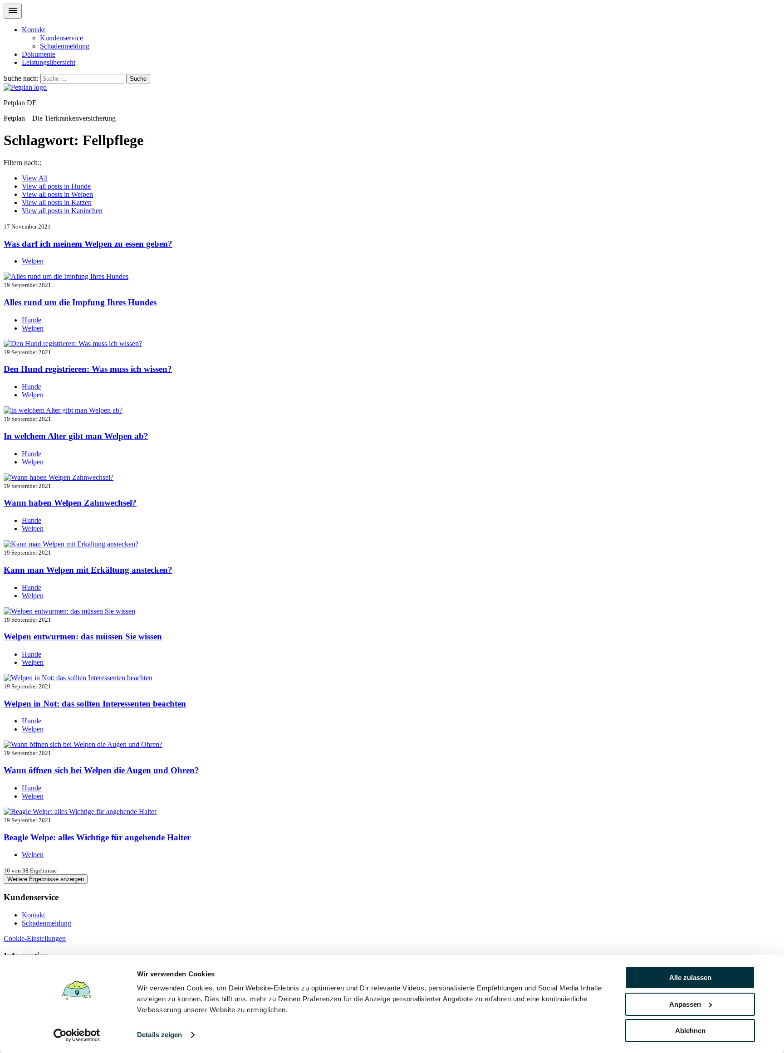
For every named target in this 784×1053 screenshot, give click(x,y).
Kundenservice (61, 38)
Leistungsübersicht (48, 62)
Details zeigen (159, 1034)
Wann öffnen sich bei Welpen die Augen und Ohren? (101, 770)
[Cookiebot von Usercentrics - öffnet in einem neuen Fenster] (77, 1035)
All (35, 178)
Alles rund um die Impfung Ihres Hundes (80, 302)
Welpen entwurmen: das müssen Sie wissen (83, 636)
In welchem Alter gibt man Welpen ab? (76, 436)
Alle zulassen (690, 977)
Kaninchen (62, 210)
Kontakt (33, 30)
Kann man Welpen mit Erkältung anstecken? (88, 570)
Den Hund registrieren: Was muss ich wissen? (88, 369)
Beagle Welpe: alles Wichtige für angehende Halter (97, 837)
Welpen (57, 194)
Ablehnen (690, 1030)
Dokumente (38, 54)
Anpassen (685, 1004)
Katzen (57, 202)
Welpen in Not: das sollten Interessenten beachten (95, 703)
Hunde (56, 186)
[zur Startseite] (25, 87)
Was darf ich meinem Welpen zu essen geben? (88, 244)
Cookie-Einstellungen (35, 938)
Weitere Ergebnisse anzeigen (45, 879)
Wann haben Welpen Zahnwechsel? (70, 502)
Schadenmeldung (64, 46)
